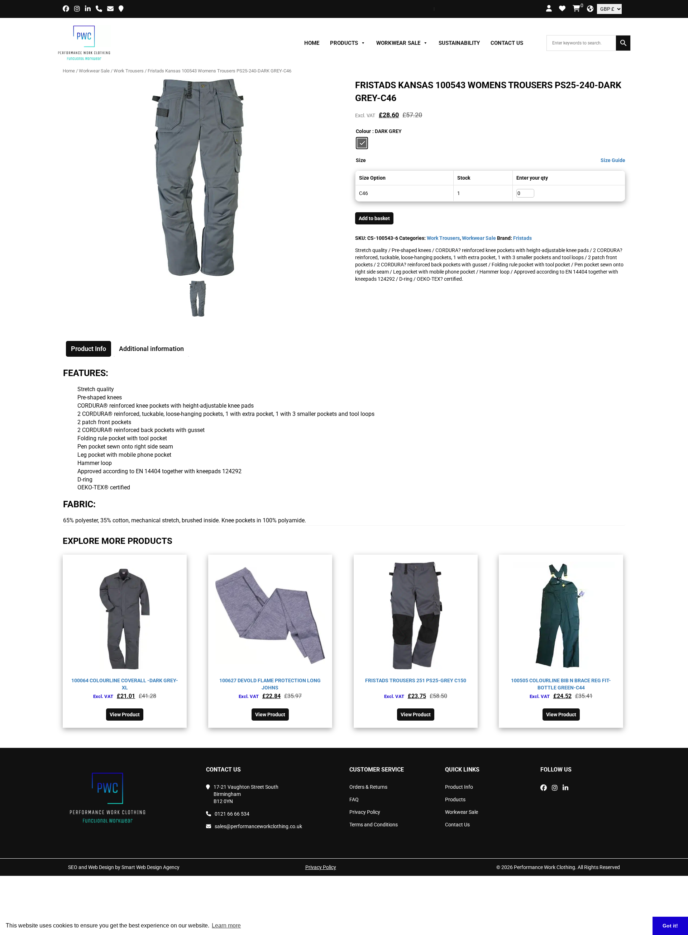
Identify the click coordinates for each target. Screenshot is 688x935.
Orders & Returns (368, 787)
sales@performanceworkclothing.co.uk (258, 826)
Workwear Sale (398, 43)
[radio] (362, 143)
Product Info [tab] (88, 348)
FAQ (354, 799)
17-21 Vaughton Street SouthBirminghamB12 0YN (246, 794)
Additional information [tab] (151, 348)
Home (311, 43)
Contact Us (507, 43)
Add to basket (374, 218)
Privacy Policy (364, 812)
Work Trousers (129, 70)
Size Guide (613, 160)
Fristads (522, 238)
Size (361, 160)
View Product (125, 714)
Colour (363, 131)
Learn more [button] (226, 925)
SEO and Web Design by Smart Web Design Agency (124, 867)
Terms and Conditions (373, 824)
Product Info (459, 787)
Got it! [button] (670, 926)
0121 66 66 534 (232, 814)
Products (344, 43)
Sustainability (459, 43)
